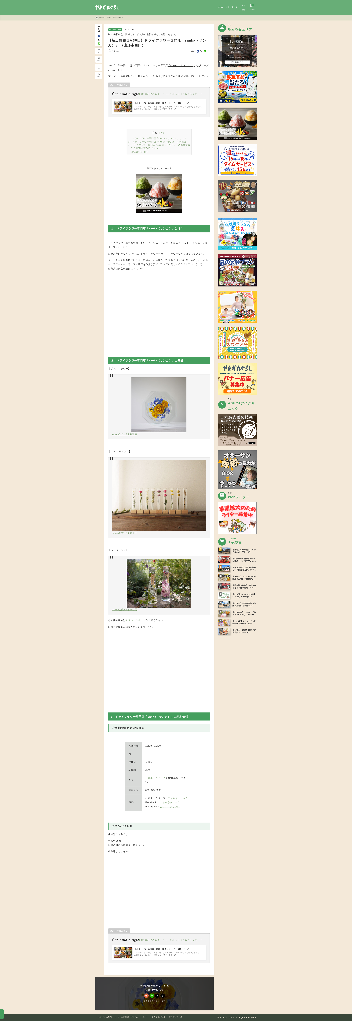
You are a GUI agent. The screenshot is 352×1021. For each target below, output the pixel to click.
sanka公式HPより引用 (124, 434)
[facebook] (99, 36)
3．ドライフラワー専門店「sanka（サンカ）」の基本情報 (159, 145)
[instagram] (146, 995)
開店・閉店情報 (115, 29)
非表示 (162, 132)
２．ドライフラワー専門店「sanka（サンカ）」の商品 (157, 141)
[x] (99, 40)
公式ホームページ (136, 620)
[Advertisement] (159, 313)
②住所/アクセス (139, 151)
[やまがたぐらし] (107, 7)
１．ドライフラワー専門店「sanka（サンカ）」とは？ (157, 138)
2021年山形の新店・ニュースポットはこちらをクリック (170, 94)
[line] (99, 43)
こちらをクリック (178, 798)
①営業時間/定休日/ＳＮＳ (145, 148)
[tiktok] (162, 995)
